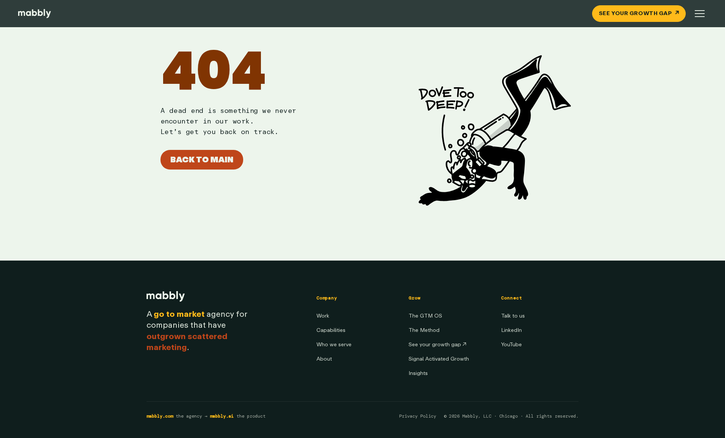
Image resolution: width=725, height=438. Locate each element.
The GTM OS (425, 316)
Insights (418, 373)
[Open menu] (700, 13)
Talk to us (513, 316)
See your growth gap (437, 344)
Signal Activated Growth (439, 359)
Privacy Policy (417, 416)
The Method (424, 330)
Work (322, 316)
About (324, 359)
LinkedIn (511, 330)
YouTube (511, 344)
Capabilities (331, 330)
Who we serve (334, 344)
